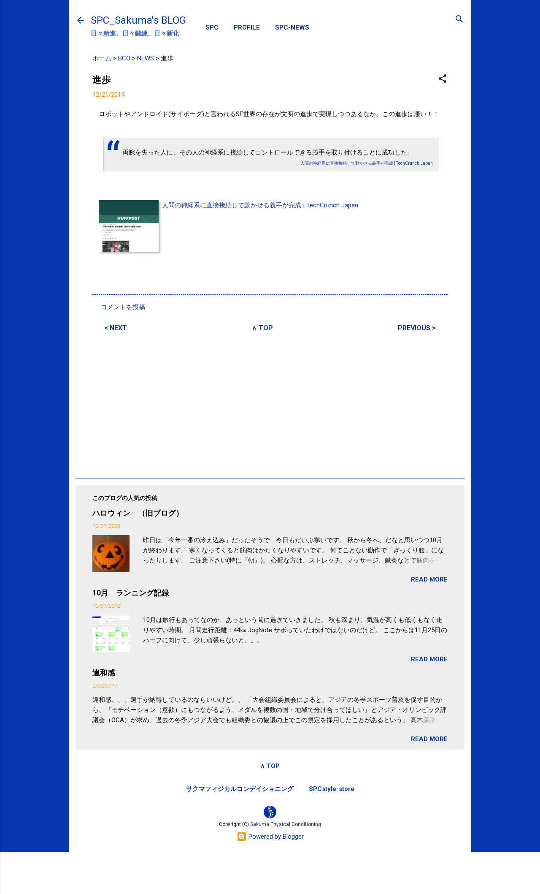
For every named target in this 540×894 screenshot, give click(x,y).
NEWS (145, 58)
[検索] (459, 19)
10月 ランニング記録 (130, 592)
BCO (124, 58)
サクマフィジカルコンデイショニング (240, 789)
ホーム (101, 58)
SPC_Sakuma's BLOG (138, 20)
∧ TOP (262, 328)
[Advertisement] (270, 404)
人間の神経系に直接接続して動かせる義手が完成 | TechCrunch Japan (260, 205)
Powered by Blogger (275, 836)
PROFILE (247, 27)
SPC (212, 27)
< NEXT (115, 328)
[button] (442, 79)
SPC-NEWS (292, 27)
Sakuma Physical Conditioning (285, 824)
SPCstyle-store (331, 789)
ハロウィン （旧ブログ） (138, 512)
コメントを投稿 (123, 307)
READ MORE (429, 579)
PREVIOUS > (417, 328)
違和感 (103, 672)
